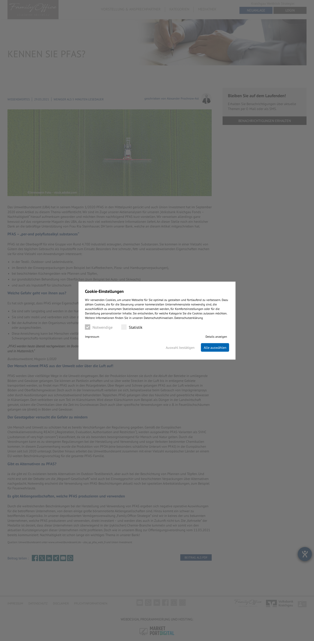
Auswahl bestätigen (180, 347)
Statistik (135, 327)
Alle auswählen (215, 347)
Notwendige (102, 327)
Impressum (92, 336)
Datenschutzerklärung (188, 318)
